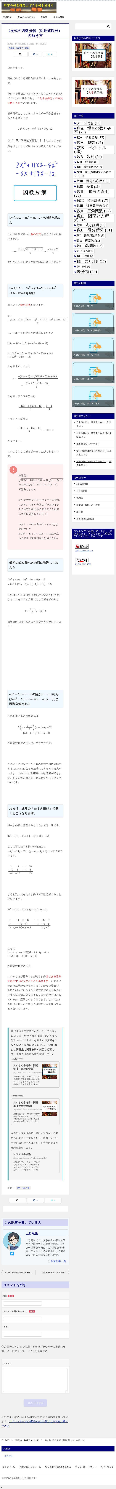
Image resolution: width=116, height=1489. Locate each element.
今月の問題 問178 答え (87, 403)
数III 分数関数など (89, 167)
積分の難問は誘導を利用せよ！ (91, 451)
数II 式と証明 (91, 225)
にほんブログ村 (83, 564)
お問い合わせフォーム (30, 1467)
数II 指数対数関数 (90, 235)
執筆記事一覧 (58, 1261)
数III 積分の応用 (91, 193)
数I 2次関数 (89, 245)
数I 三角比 (85, 256)
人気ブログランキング (84, 550)
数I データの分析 (85, 251)
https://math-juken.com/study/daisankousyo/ (30, 1110)
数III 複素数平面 (92, 205)
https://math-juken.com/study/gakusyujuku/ (30, 1158)
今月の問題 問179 (83, 306)
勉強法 (44, 17)
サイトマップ (107, 1467)
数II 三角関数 (94, 211)
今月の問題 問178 (83, 379)
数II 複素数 (88, 240)
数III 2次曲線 (87, 161)
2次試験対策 (82, 484)
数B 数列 (89, 156)
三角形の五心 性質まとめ (89, 422)
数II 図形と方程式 (91, 218)
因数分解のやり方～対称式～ (54, 1272)
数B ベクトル (90, 149)
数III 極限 (88, 186)
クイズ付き (88, 123)
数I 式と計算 (23, 1188)
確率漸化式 (81, 444)
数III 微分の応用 (92, 181)
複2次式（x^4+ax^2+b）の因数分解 (19, 1272)
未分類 (87, 271)
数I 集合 (83, 266)
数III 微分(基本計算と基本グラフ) (92, 174)
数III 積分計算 (92, 200)
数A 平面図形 (90, 137)
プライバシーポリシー (85, 1467)
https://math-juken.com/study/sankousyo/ (29, 1072)
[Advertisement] (35, 658)
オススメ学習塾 (22, 1154)
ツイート (9, 1456)
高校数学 (7, 17)
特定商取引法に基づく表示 (58, 1467)
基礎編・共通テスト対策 (19, 48)
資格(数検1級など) (26, 17)
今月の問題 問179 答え (87, 355)
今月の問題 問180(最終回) (88, 330)
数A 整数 (90, 142)
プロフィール (8, 1467)
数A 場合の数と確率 (92, 130)
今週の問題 (58, 17)
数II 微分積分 (94, 230)
